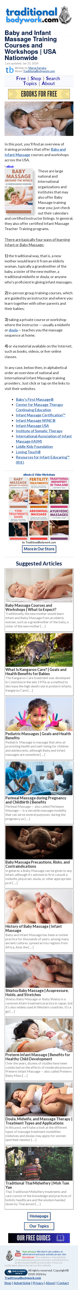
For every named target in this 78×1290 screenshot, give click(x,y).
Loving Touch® (28, 452)
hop (37, 78)
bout (48, 83)
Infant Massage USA (32, 425)
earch (54, 78)
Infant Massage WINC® (36, 420)
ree (21, 78)
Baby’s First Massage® (35, 399)
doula (13, 330)
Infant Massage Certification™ (40, 415)
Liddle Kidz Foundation (34, 446)
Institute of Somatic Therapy (39, 431)
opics (30, 83)
